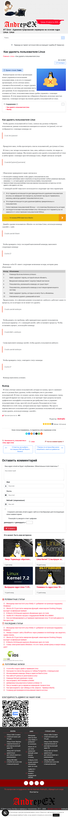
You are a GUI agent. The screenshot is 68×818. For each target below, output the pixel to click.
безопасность (9, 440)
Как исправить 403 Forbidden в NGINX (20, 680)
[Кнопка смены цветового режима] (5, 812)
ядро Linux (10, 443)
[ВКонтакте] (29, 434)
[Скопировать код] (63, 134)
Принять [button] (56, 815)
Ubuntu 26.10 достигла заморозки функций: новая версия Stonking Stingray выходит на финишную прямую (32, 609)
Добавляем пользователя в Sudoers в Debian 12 (24, 683)
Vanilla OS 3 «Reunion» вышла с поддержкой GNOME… (32, 773)
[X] (36, 434)
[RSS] (26, 783)
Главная (6, 56)
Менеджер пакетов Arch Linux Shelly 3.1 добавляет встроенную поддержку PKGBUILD (33, 605)
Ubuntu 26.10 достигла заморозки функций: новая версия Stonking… (33, 752)
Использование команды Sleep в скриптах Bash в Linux (26, 673)
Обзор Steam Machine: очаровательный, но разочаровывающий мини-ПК (14, 745)
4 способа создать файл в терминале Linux (22, 668)
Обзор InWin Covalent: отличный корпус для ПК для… (14, 737)
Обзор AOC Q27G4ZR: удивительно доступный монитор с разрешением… (14, 754)
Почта (9, 491)
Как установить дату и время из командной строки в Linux (28, 685)
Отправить (11, 528)
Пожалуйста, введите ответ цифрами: (22, 518)
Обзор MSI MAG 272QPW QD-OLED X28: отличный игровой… (14, 762)
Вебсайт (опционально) (16, 500)
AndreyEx (61, 419)
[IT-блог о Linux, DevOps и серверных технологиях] (15, 9)
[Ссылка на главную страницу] (20, 23)
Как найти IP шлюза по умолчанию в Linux (21, 676)
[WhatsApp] (39, 434)
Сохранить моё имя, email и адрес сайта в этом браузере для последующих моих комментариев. (35, 513)
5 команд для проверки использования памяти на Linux (27, 690)
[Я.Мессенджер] (27, 434)
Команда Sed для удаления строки (19, 678)
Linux (12, 56)
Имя (8, 482)
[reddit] (41, 434)
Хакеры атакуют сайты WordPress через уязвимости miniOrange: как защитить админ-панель (34, 634)
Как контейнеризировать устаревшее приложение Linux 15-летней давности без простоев (33, 619)
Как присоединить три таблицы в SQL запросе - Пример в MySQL (30, 688)
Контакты (34, 792)
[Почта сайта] (31, 783)
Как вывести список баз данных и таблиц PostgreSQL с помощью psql (32, 671)
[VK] (37, 783)
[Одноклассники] (31, 434)
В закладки (61, 63)
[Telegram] (34, 434)
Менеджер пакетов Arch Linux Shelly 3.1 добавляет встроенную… (32, 740)
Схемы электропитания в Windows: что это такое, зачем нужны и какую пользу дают (34, 646)
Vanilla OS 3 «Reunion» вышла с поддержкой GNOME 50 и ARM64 (29, 615)
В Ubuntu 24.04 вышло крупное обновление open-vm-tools (27, 613)
